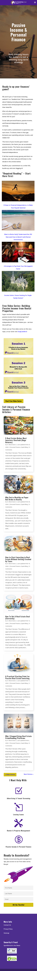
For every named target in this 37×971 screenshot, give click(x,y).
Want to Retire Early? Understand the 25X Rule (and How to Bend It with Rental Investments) (18, 237)
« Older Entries (10, 775)
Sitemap (6, 933)
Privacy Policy (8, 929)
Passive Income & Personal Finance (18, 847)
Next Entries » (28, 774)
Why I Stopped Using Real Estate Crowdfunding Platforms (18, 737)
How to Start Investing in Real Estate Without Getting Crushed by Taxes (18, 559)
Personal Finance (15, 447)
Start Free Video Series (13, 401)
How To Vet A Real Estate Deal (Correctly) (17, 617)
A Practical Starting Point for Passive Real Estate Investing (17, 677)
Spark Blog (24, 447)
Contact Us (7, 925)
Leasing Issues (18, 814)
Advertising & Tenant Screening (18, 798)
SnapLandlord (22, 332)
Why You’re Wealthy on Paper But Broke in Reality (16, 498)
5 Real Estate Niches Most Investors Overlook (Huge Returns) (16, 440)
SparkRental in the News (12, 945)
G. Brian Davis (11, 444)
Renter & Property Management (18, 830)
